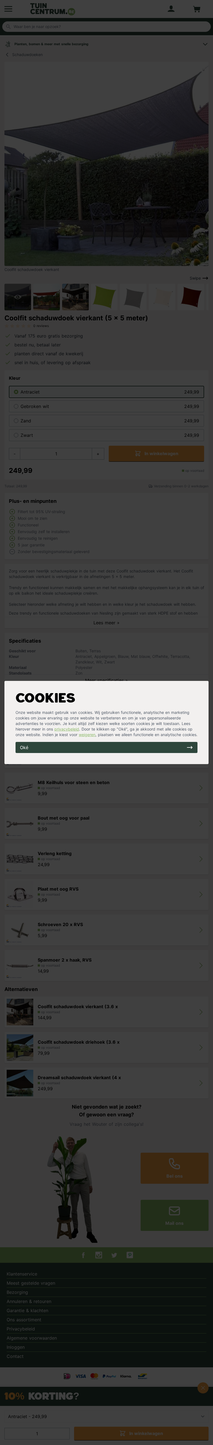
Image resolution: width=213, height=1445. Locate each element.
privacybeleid (66, 729)
